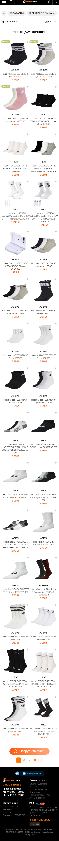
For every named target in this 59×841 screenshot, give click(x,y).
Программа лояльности (40, 789)
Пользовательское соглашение (43, 807)
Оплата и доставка (38, 784)
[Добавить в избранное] (27, 42)
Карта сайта (35, 815)
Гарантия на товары (39, 792)
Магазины (7, 810)
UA (32, 824)
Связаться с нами (10, 807)
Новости (7, 812)
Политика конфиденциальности (44, 810)
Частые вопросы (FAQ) (40, 795)
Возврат (33, 787)
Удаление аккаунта (38, 813)
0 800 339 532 (12, 785)
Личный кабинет (37, 798)
